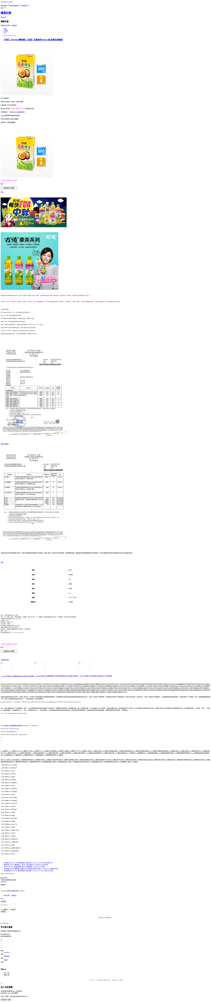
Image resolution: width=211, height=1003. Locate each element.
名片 (5, 32)
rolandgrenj (4, 881)
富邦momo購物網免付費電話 (13, 725)
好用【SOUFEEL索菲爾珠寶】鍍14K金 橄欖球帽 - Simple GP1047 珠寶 (24, 866)
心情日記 (13, 895)
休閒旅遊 (14, 25)
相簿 (5, 28)
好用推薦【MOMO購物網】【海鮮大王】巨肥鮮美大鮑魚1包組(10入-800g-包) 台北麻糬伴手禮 (31, 868)
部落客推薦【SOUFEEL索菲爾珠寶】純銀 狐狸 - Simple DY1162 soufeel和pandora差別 (28, 870)
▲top (2, 898)
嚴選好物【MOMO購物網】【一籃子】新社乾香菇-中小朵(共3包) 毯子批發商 (26, 865)
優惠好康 (6, 12)
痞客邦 (13, 891)
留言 (16, 891)
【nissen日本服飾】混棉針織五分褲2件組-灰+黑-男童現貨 (95, 676)
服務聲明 (121, 980)
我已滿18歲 (4, 999)
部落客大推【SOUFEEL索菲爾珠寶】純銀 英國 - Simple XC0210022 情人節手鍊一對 (28, 863)
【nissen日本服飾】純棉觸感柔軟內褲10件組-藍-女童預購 (17, 676)
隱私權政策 (114, 980)
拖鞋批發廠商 (5, 444)
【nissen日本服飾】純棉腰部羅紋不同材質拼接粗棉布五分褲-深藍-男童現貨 (56, 676)
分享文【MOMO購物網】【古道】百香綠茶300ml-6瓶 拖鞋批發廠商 (33, 40)
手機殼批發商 (5, 660)
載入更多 (3, 901)
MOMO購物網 (18, 112)
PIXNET (93, 980)
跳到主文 (3, 17)
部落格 (6, 30)
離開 (9, 999)
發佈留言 (3, 911)
